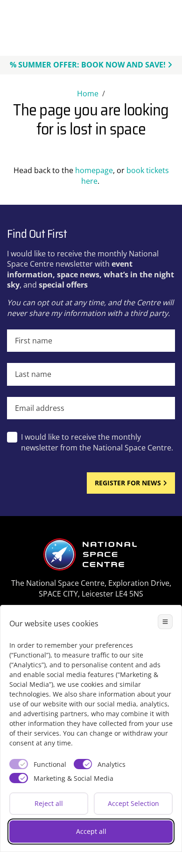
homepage (94, 170)
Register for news (128, 482)
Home (87, 93)
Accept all (91, 831)
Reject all (49, 803)
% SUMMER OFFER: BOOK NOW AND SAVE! (88, 65)
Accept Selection (133, 803)
